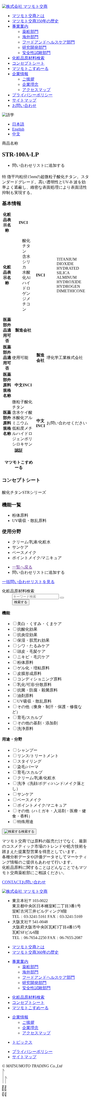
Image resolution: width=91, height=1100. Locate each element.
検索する (20, 602)
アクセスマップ (36, 90)
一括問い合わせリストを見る (28, 582)
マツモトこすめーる (30, 68)
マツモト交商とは (28, 16)
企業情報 (20, 74)
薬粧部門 (30, 31)
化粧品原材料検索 (28, 58)
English (18, 129)
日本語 (18, 124)
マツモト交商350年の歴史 (35, 21)
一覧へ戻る (22, 567)
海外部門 (30, 37)
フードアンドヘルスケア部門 (48, 42)
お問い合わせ (24, 105)
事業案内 (20, 26)
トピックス (22, 1042)
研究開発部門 (34, 47)
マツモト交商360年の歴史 (35, 952)
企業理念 (30, 84)
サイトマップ (24, 100)
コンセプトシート (28, 63)
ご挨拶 (28, 79)
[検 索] (62, 597)
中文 (16, 134)
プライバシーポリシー (32, 95)
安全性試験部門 (36, 53)
